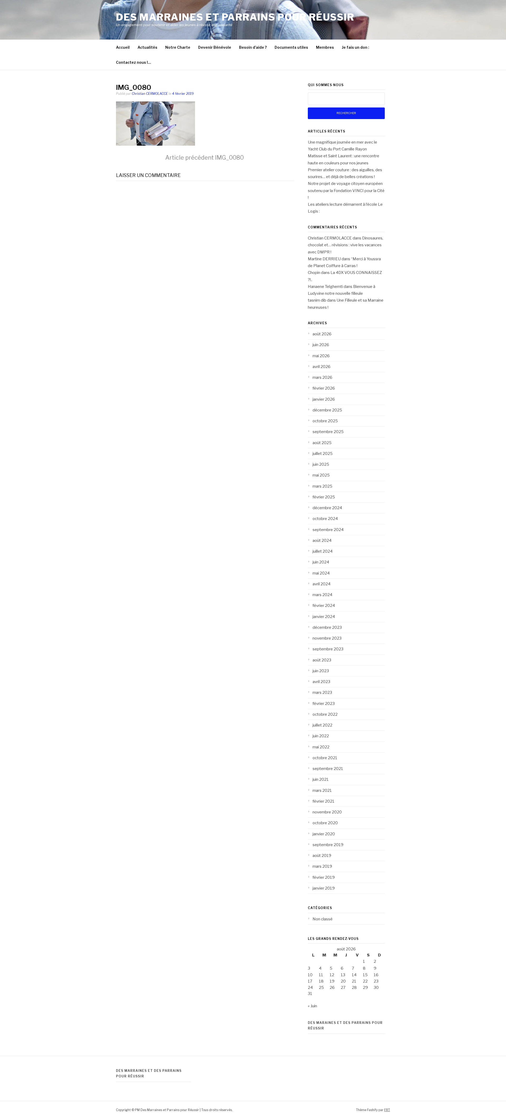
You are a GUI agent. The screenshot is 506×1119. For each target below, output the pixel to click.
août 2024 (322, 540)
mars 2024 (322, 594)
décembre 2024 (327, 507)
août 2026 (322, 334)
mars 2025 (322, 486)
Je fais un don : (355, 47)
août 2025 (322, 442)
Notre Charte (177, 47)
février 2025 (324, 497)
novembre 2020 (327, 812)
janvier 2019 (324, 888)
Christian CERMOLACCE (150, 94)
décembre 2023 (327, 627)
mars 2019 (322, 866)
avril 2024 (321, 584)
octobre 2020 (325, 823)
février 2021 (323, 801)
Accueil (123, 47)
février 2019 (324, 877)
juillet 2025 (323, 453)
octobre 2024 (325, 518)
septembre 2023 (328, 649)
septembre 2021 (328, 768)
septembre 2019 (328, 844)
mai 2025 (321, 475)
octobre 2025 (325, 421)
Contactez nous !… (133, 62)
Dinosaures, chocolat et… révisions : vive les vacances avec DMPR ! (345, 245)
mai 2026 (321, 356)
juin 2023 (321, 671)
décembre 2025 (327, 410)
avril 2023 (321, 681)
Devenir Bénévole (214, 47)
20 (343, 981)
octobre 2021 (325, 757)
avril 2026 (321, 366)
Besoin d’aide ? (253, 47)
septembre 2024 (328, 529)
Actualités (147, 47)
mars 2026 (322, 377)
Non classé (323, 919)
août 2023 (322, 660)
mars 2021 (322, 790)
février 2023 (324, 703)
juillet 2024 (323, 551)
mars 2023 (322, 692)
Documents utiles (291, 47)
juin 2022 (321, 736)
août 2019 (322, 855)
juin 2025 (321, 464)
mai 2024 (321, 573)
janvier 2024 (324, 616)
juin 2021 (321, 779)
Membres (325, 47)
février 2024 (324, 605)
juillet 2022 (322, 725)
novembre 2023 (327, 638)
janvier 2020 (324, 834)
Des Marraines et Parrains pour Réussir (235, 17)
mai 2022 (321, 747)
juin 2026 (321, 344)
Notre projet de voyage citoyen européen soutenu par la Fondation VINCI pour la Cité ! (346, 190)
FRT (387, 1110)
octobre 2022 (325, 714)
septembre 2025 (328, 431)
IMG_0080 (204, 157)
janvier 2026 (324, 399)
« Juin (312, 1006)
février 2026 (324, 388)
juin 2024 (321, 562)
